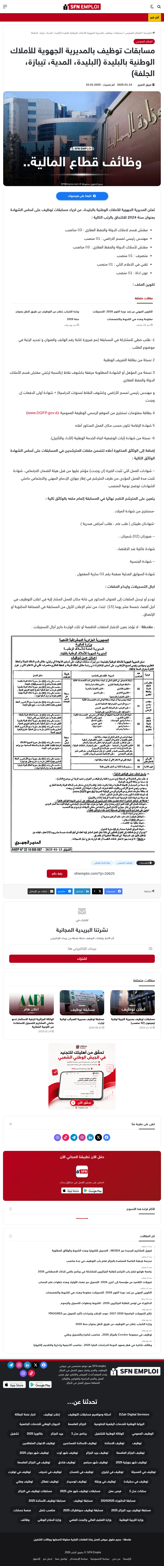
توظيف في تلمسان (81, 1472)
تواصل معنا (61, 1558)
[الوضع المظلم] (152, 8)
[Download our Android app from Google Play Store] (40, 1385)
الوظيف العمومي (124, 862)
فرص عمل (114, 1491)
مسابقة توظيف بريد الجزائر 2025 (131, 1510)
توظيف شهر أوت (67, 1453)
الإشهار (36, 1558)
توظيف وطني (24, 1482)
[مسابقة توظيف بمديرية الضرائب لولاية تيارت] (82, 1002)
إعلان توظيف (52, 1414)
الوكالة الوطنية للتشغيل (109, 1434)
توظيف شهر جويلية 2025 (131, 1462)
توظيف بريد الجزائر (97, 1453)
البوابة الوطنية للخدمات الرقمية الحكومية (119, 1424)
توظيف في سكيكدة (136, 1482)
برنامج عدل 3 (79, 1434)
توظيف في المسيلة (143, 1472)
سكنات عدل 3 (137, 1491)
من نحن (116, 1558)
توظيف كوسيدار (77, 1482)
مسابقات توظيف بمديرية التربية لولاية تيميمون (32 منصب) (133, 1021)
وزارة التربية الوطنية (131, 1520)
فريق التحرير (144, 85)
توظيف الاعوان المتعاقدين (39, 1443)
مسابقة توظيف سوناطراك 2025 (83, 1510)
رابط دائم (57, 874)
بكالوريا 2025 (35, 1434)
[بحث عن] (159, 8)
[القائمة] (5, 8)
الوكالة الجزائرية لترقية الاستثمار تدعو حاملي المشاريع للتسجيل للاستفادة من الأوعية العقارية (33, 1023)
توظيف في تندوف (50, 1472)
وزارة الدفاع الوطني (102, 862)
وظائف (25, 1520)
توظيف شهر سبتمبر (95, 1462)
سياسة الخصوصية (100, 1558)
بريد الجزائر (57, 1434)
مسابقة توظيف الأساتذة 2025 (47, 1501)
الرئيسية (148, 33)
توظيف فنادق (66, 1462)
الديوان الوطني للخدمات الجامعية (40, 1424)
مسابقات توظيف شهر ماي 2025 (80, 1491)
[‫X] (98, 1137)
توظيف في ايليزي (112, 1472)
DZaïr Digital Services (134, 1414)
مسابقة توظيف (83, 1501)
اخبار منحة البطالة (25, 1414)
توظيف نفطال (50, 1482)
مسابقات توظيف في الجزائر (35, 1491)
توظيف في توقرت (19, 1472)
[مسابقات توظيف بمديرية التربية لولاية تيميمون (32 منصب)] (132, 1002)
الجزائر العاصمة (77, 1424)
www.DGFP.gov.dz (43, 412)
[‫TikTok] (65, 1137)
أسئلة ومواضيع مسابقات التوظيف (89, 1414)
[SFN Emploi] (82, 6)
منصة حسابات (22, 1510)
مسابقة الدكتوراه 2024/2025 (118, 1501)
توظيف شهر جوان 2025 (34, 1453)
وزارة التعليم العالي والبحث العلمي (90, 1520)
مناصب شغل (47, 1510)
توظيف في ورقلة (105, 1482)
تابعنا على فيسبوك (79, 196)
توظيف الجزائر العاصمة (130, 1453)
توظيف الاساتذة (114, 1443)
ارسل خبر (47, 1558)
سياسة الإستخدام (79, 1558)
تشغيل (14, 1434)
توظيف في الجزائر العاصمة (33, 1462)
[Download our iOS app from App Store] (14, 1385)
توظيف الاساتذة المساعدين (80, 1443)
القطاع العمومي (133, 33)
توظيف (137, 1443)
